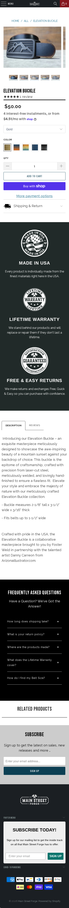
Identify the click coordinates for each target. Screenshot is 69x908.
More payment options (34, 196)
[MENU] (1, 3)
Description (14, 425)
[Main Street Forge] (34, 3)
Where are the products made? (28, 647)
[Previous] (6, 48)
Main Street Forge (27, 901)
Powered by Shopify (49, 901)
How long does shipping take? (28, 621)
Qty (5, 158)
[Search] (55, 3)
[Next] (62, 48)
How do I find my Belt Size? (26, 678)
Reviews (34, 425)
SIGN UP (55, 856)
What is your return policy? (26, 634)
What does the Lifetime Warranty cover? (29, 663)
